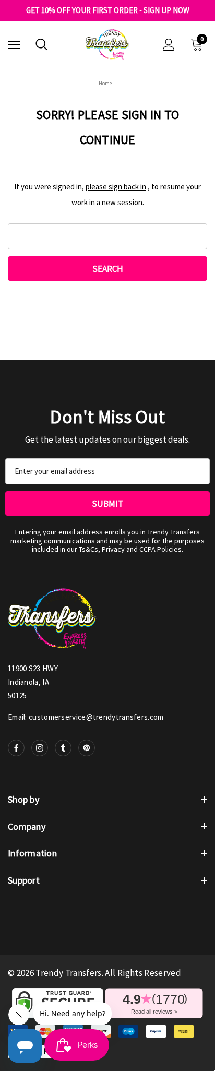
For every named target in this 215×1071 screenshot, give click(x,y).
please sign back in (116, 187)
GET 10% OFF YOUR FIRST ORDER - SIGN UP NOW (107, 10)
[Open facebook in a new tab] (16, 748)
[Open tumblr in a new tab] (63, 748)
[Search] (41, 44)
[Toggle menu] (14, 45)
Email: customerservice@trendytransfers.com (86, 717)
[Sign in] (169, 45)
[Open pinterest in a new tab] (86, 748)
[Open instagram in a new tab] (39, 748)
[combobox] (107, 236)
